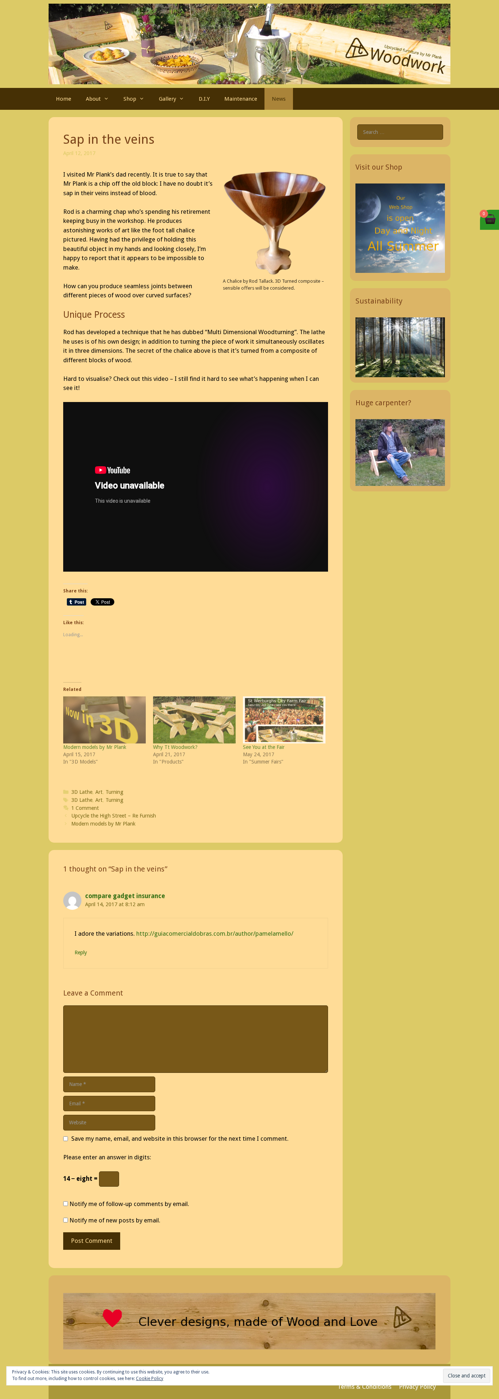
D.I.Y (204, 99)
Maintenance (240, 99)
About (93, 99)
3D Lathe (81, 792)
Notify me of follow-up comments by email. (129, 1203)
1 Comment (85, 808)
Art (99, 792)
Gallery (167, 99)
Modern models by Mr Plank (94, 747)
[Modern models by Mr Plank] (104, 719)
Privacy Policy (417, 1386)
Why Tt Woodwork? (175, 747)
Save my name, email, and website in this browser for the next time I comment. (180, 1138)
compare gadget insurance (125, 896)
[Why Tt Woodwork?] (194, 719)
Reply (81, 952)
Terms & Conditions (365, 1386)
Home (63, 99)
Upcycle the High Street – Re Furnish (113, 816)
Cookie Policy (149, 1378)
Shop (129, 99)
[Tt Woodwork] (249, 43)
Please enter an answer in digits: (107, 1157)
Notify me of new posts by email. (114, 1220)
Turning (114, 792)
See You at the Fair (264, 747)
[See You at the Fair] (284, 719)
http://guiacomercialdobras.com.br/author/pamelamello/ (214, 933)
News (279, 99)
